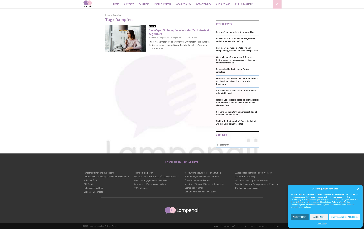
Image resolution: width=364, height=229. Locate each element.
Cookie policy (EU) (228, 226)
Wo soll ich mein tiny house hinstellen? (252, 180)
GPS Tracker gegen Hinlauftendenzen (151, 180)
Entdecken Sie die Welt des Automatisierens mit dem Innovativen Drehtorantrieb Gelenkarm (237, 81)
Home (116, 4)
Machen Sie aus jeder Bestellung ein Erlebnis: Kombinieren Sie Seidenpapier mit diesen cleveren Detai (237, 103)
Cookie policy (322, 224)
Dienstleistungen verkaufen (197, 180)
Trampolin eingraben (143, 173)
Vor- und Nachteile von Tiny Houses (200, 192)
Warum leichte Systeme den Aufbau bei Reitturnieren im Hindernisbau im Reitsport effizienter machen (236, 60)
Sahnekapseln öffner (93, 188)
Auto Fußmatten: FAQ (245, 177)
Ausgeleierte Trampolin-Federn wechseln (253, 173)
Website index (203, 4)
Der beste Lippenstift (93, 192)
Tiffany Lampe (141, 188)
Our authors (223, 4)
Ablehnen (318, 217)
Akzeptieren (299, 217)
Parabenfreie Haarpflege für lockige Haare (236, 32)
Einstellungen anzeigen (344, 217)
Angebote (152, 26)
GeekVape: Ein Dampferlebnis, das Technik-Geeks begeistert (180, 32)
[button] (358, 188)
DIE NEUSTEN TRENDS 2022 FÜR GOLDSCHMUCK (156, 177)
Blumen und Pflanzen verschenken (150, 184)
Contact (129, 4)
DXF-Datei (88, 184)
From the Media (162, 4)
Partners (144, 4)
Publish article (244, 4)
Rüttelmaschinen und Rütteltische (99, 173)
